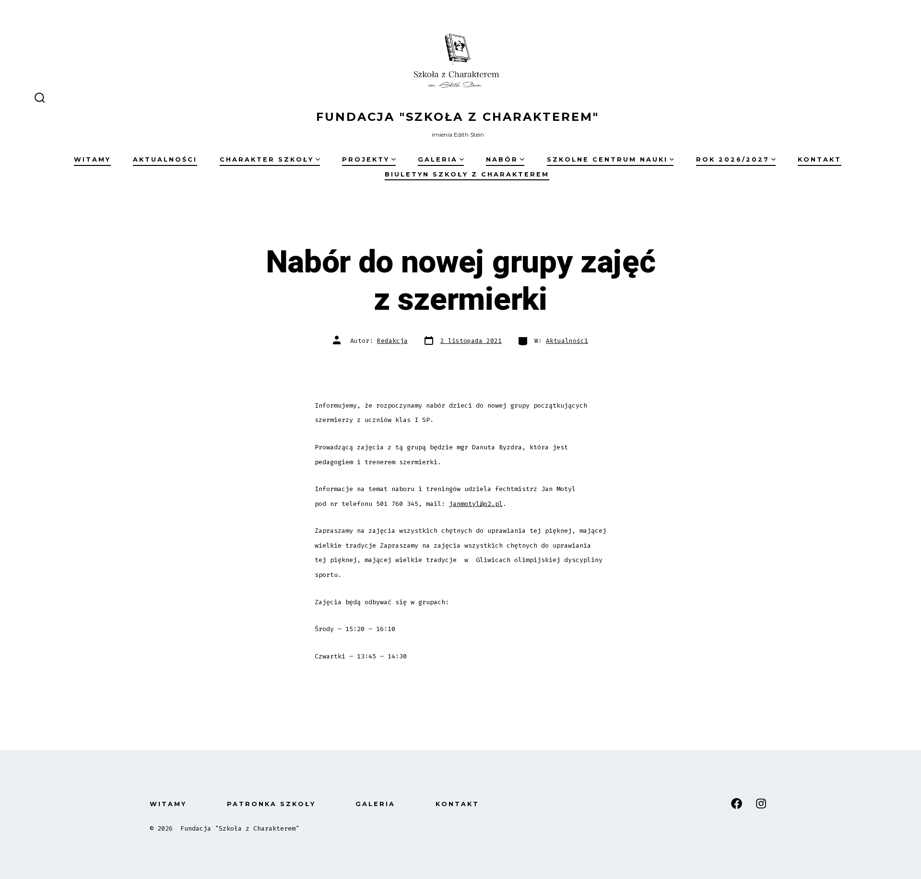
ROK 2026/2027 (732, 159)
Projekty (366, 159)
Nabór (502, 159)
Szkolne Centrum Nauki (607, 159)
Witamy (92, 159)
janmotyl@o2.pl (476, 504)
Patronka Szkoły (271, 804)
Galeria (438, 159)
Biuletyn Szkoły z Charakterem (467, 174)
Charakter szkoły (267, 159)
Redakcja (392, 341)
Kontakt (819, 159)
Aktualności (165, 159)
